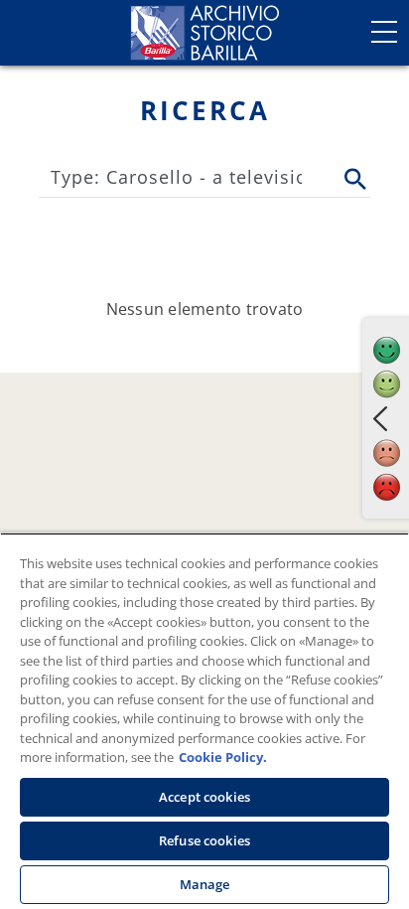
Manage (205, 884)
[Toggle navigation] (384, 32)
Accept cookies (204, 797)
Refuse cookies (204, 840)
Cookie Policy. (223, 757)
